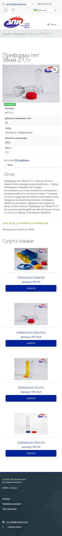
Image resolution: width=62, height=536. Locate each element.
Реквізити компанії (11, 503)
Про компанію (9, 508)
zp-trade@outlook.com (16, 4)
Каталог (6, 498)
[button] (55, 69)
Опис (10, 164)
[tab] (10, 165)
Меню (53, 24)
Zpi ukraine (7, 33)
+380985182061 (14, 527)
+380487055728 (44, 4)
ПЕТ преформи (19, 33)
